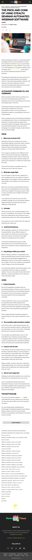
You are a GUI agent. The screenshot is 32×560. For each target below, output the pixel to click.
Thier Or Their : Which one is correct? (10, 469)
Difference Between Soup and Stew (10, 446)
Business (7, 6)
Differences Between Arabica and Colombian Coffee (14, 437)
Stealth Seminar (16, 69)
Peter (4, 27)
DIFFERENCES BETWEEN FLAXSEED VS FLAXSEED (13, 478)
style (21, 397)
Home (2, 6)
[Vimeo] (20, 548)
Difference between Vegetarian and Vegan (11, 464)
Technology (17, 555)
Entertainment (12, 553)
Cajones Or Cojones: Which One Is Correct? (12, 489)
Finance (26, 553)
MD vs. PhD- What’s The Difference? (10, 485)
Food (27, 555)
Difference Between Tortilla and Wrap (10, 451)
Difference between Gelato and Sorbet (11, 460)
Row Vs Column (5, 439)
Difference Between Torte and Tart (10, 453)
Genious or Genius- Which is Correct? (10, 471)
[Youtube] (24, 548)
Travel (22, 555)
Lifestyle (11, 555)
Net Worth (4, 501)
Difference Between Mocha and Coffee (11, 444)
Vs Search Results (5, 494)
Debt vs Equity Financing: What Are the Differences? (14, 476)
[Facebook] (2, 30)
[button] (2, 2)
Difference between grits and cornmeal (11, 458)
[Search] (30, 2)
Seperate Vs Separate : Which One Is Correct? (12, 480)
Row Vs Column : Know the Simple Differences (12, 473)
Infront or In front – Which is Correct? (10, 487)
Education (19, 553)
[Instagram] (11, 548)
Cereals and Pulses (6, 449)
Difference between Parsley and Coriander (12, 462)
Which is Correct (5, 496)
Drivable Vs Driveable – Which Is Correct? (11, 482)
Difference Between (6, 491)
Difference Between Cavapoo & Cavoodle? (11, 455)
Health (5, 555)
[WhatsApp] (9, 30)
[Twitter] (6, 30)
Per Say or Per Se (5, 435)
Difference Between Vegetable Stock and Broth (13, 467)
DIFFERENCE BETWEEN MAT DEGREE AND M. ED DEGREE (15, 433)
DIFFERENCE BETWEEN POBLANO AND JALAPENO (13, 430)
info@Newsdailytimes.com (19, 538)
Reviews (3, 498)
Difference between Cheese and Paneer (11, 442)
